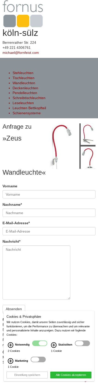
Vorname (10, 186)
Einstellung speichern (27, 374)
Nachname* (12, 204)
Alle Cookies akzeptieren (71, 374)
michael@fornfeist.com (21, 53)
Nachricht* (11, 241)
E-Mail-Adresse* (16, 223)
